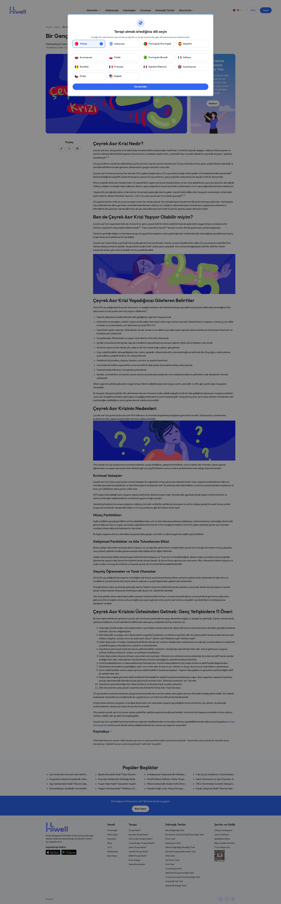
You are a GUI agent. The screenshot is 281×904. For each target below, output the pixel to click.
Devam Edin (140, 86)
